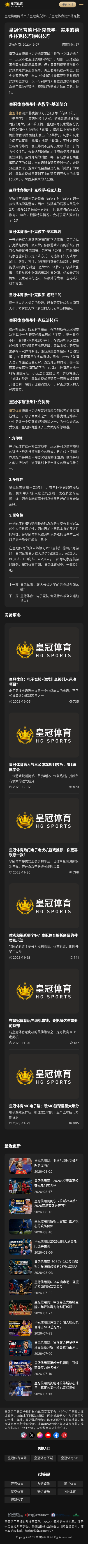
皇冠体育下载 (43, 1458)
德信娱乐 (43, 1491)
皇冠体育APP (70, 1458)
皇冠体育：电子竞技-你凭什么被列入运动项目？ (49, 598)
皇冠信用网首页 (16, 16)
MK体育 (70, 1491)
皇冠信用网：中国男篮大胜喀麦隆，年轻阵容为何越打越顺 (56, 1304)
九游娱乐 (43, 1484)
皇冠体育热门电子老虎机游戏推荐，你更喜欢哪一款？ (43, 852)
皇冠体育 (15, 113)
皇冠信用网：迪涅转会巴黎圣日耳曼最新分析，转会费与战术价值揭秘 (56, 1345)
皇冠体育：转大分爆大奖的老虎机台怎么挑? (49, 587)
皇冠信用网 (12, 1521)
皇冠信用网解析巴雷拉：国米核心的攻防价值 (56, 1223)
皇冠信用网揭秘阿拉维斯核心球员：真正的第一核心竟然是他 (56, 1385)
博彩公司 (17, 1500)
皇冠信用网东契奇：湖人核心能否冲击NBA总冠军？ (56, 1324)
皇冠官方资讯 (39, 16)
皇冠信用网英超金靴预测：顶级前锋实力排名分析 (56, 1365)
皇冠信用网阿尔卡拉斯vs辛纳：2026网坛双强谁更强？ (56, 1203)
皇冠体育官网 (17, 1458)
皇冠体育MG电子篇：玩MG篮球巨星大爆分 (44, 1106)
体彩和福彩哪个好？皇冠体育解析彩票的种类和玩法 (43, 937)
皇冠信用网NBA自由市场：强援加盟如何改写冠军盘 (56, 1284)
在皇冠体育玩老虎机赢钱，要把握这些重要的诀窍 (43, 1023)
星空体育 (17, 1491)
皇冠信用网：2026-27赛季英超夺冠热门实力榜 (56, 1183)
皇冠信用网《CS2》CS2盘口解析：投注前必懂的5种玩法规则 (56, 1264)
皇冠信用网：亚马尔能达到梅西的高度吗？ (56, 1163)
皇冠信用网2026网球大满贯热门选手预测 (55, 1243)
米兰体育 (70, 1484)
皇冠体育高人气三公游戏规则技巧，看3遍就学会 (42, 767)
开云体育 (17, 1484)
